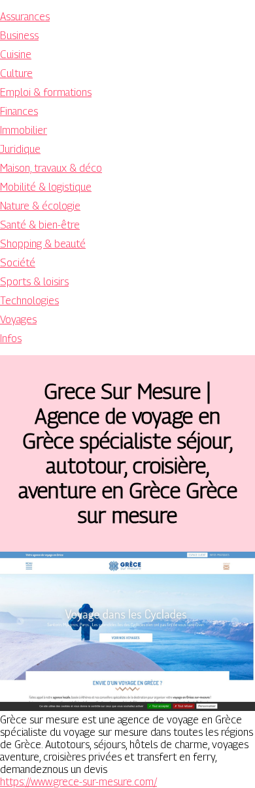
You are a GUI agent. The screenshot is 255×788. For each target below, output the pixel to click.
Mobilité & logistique (46, 187)
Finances (19, 111)
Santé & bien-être (40, 225)
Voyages (18, 319)
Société (17, 263)
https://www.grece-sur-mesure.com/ (78, 782)
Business (19, 35)
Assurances (25, 16)
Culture (16, 73)
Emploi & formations (46, 92)
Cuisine (15, 54)
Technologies (29, 300)
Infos (11, 338)
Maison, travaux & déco (51, 168)
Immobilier (23, 130)
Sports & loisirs (34, 282)
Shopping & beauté (43, 244)
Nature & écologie (40, 206)
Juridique (20, 149)
